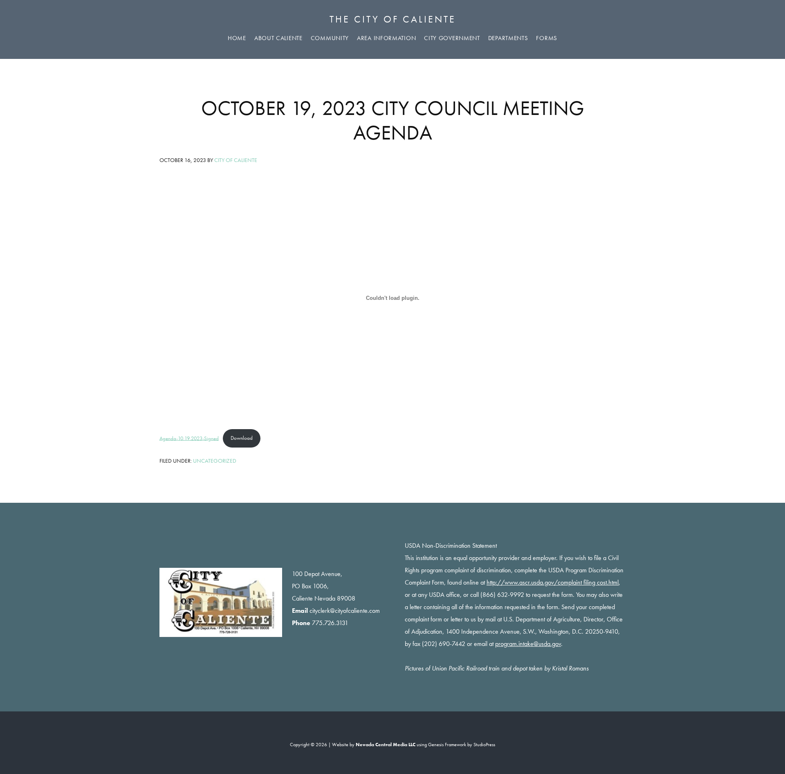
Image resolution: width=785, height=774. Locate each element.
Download (242, 437)
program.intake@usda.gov (528, 643)
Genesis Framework (447, 744)
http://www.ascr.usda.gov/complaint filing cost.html (553, 582)
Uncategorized (214, 460)
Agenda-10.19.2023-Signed (189, 437)
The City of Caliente (393, 19)
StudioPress (484, 744)
